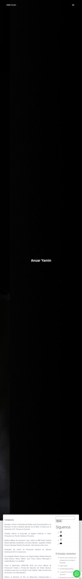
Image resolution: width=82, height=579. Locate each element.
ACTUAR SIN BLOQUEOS (67, 569)
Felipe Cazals (63, 566)
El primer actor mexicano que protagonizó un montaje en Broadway (68, 560)
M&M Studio (11, 5)
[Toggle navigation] (73, 5)
